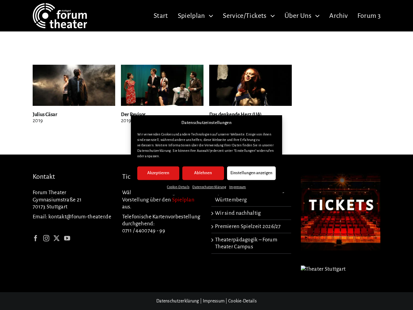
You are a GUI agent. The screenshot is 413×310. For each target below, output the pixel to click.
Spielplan (183, 200)
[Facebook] (36, 238)
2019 (38, 120)
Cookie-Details (178, 187)
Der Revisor (133, 114)
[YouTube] (67, 238)
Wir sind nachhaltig (238, 213)
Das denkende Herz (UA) (235, 114)
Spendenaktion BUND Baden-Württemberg (249, 196)
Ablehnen (203, 173)
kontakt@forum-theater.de (79, 217)
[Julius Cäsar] (74, 68)
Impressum (237, 187)
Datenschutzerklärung (209, 187)
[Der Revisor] (162, 68)
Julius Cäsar (45, 114)
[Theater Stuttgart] (323, 269)
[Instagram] (46, 238)
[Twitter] (57, 238)
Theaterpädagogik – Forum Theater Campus (246, 243)
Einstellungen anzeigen (251, 173)
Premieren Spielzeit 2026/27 (248, 226)
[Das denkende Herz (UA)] (250, 68)
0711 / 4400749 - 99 (143, 230)
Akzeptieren (158, 173)
